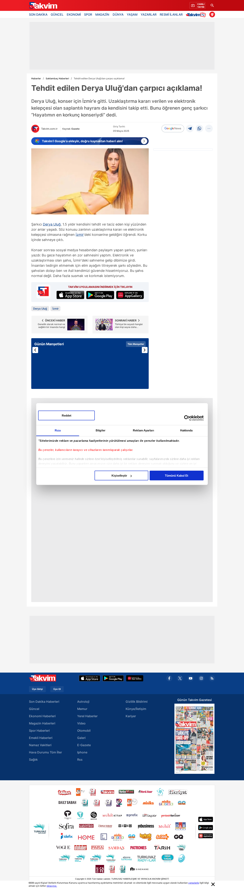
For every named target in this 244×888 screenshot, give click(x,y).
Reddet (66, 415)
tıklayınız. (52, 885)
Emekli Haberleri (40, 738)
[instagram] (201, 678)
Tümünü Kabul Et (176, 475)
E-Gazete (84, 745)
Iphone (82, 752)
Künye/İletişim (136, 709)
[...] (209, 128)
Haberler (36, 78)
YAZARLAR (149, 14)
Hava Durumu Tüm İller (45, 752)
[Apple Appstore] (89, 678)
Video (81, 723)
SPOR (88, 14)
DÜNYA (118, 14)
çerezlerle (193, 882)
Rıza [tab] (58, 430)
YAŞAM (132, 14)
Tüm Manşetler (136, 344)
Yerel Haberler (87, 716)
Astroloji (83, 701)
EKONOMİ (74, 14)
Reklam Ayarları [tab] (143, 430)
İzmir (80, 235)
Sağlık (33, 759)
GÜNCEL (57, 14)
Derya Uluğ (52, 224)
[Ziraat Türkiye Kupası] (212, 14)
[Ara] (212, 5)
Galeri (81, 738)
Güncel (34, 709)
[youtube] (191, 678)
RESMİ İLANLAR (171, 14)
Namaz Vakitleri (40, 745)
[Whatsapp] (199, 128)
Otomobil (84, 730)
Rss (80, 759)
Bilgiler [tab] (100, 430)
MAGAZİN (102, 14)
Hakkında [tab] (186, 430)
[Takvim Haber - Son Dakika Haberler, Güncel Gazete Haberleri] (43, 5)
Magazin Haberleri (42, 723)
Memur (82, 709)
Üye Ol (57, 689)
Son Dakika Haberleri (44, 701)
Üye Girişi (37, 689)
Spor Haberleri (39, 730)
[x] (180, 678)
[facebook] (169, 678)
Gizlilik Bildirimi (137, 701)
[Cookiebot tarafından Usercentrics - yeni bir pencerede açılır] (187, 418)
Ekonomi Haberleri (42, 716)
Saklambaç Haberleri (57, 78)
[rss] (212, 678)
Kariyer (131, 716)
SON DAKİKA (38, 14)
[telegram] (190, 128)
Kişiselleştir (119, 475)
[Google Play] (113, 678)
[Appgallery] (134, 678)
